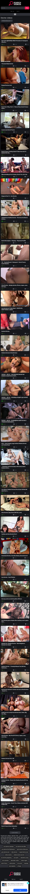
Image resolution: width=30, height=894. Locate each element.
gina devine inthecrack (22, 849)
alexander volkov (15, 860)
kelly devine (14, 852)
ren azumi (19, 863)
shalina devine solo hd (19, 854)
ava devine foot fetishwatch (8, 849)
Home (6, 879)
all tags (19, 866)
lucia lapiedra (12, 866)
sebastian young (24, 857)
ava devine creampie (9, 846)
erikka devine (8, 854)
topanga (26, 863)
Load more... (15, 832)
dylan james (12, 863)
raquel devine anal (23, 852)
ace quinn (16, 857)
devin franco (4, 863)
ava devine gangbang (6, 857)
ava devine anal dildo (21, 846)
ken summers (5, 860)
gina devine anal (5, 852)
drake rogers (24, 860)
